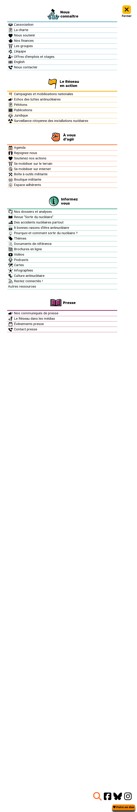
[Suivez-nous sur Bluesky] (117, 796)
